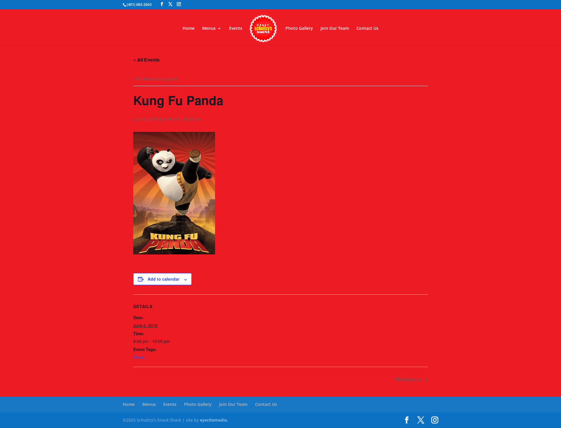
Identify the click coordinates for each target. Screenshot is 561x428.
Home (189, 28)
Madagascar (408, 379)
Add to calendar (163, 279)
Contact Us (367, 28)
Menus (209, 28)
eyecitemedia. (214, 420)
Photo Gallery (299, 28)
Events (235, 28)
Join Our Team (335, 28)
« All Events (146, 59)
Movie (138, 357)
